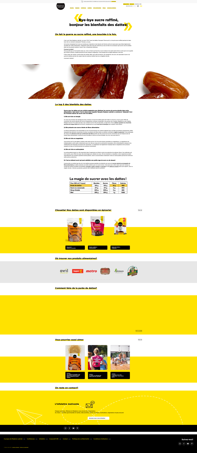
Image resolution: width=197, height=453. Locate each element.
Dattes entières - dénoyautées (93, 247)
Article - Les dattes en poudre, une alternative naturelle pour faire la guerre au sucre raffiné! (73, 375)
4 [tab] (92, 279)
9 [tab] (100, 279)
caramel (97, 166)
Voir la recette (138, 330)
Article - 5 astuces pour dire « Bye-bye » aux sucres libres (118, 375)
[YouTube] (73, 428)
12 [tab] (104, 279)
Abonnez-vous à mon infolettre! (97, 418)
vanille (93, 166)
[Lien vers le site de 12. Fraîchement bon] (119, 271)
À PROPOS (136, 4)
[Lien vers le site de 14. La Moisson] (92, 271)
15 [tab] (109, 279)
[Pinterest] (77, 428)
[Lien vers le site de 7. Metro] (64, 271)
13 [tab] (106, 279)
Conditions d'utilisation (15, 447)
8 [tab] (98, 279)
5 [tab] (93, 279)
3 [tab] (90, 279)
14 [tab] (107, 279)
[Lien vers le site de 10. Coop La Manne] (133, 271)
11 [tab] (103, 279)
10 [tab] (101, 279)
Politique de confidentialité (24, 447)
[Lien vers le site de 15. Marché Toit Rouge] (78, 271)
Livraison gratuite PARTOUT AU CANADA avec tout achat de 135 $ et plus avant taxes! (100, 1)
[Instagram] (65, 428)
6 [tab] (95, 279)
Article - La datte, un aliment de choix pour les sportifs (95, 375)
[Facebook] (69, 428)
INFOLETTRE (126, 4)
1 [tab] (87, 279)
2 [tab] (89, 279)
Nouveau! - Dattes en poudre (71, 247)
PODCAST (132, 4)
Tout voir (140, 210)
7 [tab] (96, 279)
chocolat (103, 166)
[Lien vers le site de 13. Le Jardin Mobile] (105, 271)
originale (88, 166)
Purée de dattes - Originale (116, 247)
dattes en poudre (114, 166)
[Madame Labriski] (60, 6)
